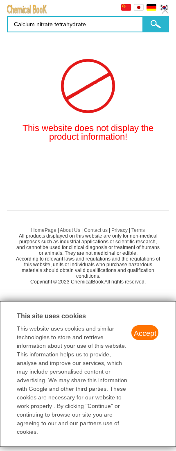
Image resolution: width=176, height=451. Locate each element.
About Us (70, 230)
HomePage (43, 230)
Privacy (119, 230)
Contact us (96, 230)
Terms (138, 230)
